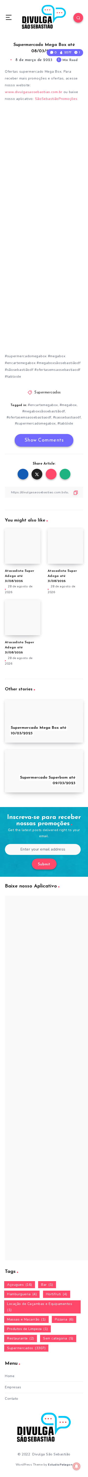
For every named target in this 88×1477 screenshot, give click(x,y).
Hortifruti (56, 1294)
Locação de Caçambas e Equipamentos (39, 1307)
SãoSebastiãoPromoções (56, 98)
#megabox (68, 405)
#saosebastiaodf (67, 417)
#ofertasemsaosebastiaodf (29, 417)
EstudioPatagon (60, 1465)
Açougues (19, 1284)
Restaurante (20, 1338)
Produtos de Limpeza (27, 1329)
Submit (44, 864)
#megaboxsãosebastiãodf (43, 411)
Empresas (13, 1387)
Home (9, 1376)
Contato (11, 1398)
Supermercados (47, 392)
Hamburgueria (22, 1294)
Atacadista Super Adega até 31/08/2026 (19, 576)
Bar (47, 1284)
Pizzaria (64, 1319)
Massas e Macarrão (26, 1319)
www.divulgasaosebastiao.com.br (33, 92)
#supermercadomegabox (35, 423)
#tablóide (65, 423)
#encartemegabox (43, 405)
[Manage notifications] (76, 1466)
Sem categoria (58, 1338)
